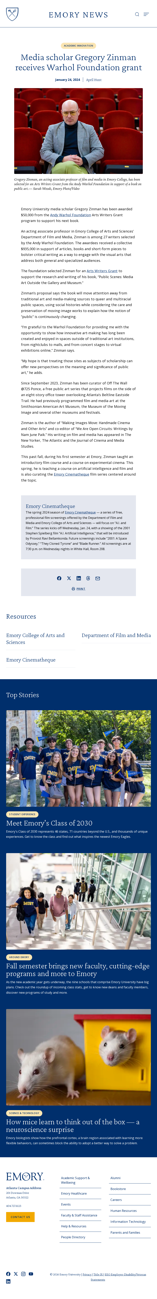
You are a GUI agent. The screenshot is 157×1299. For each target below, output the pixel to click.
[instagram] (23, 1274)
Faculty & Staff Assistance (79, 1215)
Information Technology (128, 1222)
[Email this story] (97, 578)
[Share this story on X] (69, 578)
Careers (116, 1200)
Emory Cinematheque (71, 474)
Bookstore (118, 1189)
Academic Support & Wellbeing (75, 1180)
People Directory (73, 1237)
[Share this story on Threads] (88, 578)
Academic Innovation (78, 45)
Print (81, 589)
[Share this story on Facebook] (59, 578)
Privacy (87, 1274)
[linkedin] (8, 1281)
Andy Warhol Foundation (70, 215)
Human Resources (123, 1211)
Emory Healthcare (74, 1193)
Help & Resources (73, 1226)
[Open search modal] (137, 14)
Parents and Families (125, 1232)
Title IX (98, 1274)
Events (66, 1204)
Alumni (115, 1178)
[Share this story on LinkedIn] (78, 578)
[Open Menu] (146, 14)
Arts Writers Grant (102, 271)
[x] (16, 1274)
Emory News (78, 14)
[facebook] (8, 1274)
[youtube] (31, 1274)
